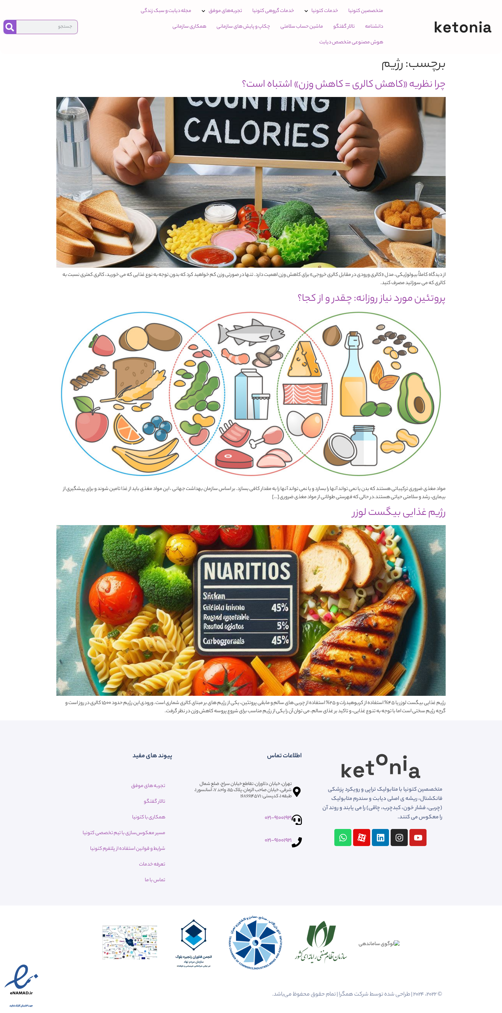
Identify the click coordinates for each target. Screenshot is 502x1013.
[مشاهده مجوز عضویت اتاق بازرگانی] (256, 944)
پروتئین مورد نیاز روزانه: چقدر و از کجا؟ (371, 299)
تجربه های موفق (148, 786)
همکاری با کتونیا (148, 818)
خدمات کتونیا (324, 11)
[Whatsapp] (342, 837)
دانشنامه (374, 27)
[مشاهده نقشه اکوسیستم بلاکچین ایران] (129, 944)
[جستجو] (9, 27)
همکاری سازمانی (189, 27)
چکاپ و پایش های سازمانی (243, 27)
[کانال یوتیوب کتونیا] (418, 837)
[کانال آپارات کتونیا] (361, 837)
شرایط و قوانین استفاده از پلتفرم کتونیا (127, 849)
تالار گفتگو (344, 27)
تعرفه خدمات (152, 865)
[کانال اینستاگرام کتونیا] (399, 837)
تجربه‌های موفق (225, 11)
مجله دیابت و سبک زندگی (166, 11)
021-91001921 (278, 818)
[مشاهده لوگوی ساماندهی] (379, 944)
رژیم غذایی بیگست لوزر (399, 513)
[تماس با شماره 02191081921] (297, 820)
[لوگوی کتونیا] (463, 26)
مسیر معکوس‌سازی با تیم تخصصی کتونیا (124, 833)
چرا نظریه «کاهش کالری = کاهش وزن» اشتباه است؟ (344, 85)
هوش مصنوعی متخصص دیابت (351, 43)
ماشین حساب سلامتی (301, 27)
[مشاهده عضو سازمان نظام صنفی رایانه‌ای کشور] (321, 944)
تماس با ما (155, 880)
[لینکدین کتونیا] (380, 837)
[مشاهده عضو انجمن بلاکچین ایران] (193, 944)
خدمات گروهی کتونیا (273, 11)
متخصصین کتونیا (365, 11)
